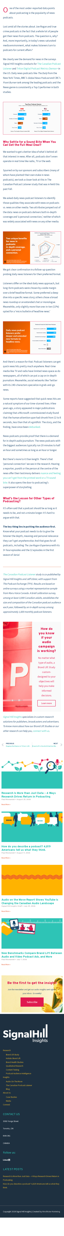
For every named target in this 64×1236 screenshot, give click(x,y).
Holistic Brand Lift (13, 1058)
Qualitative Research (14, 1066)
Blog (8, 1089)
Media (8, 1101)
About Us (7, 1092)
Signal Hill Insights (12, 716)
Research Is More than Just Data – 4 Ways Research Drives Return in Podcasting (28, 795)
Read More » (6, 804)
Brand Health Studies (14, 1062)
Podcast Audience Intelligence (18, 1073)
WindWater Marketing (51, 1211)
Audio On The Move (14, 1081)
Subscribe (32, 1002)
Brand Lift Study (12, 1054)
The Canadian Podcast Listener (19, 1085)
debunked (34, 427)
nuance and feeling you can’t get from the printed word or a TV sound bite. (32, 478)
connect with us (41, 731)
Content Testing (12, 1069)
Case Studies (11, 1097)
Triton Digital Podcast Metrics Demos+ (37, 68)
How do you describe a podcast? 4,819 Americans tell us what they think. (26, 848)
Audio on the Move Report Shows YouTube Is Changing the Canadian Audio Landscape (29, 901)
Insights (6, 1077)
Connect (6, 1104)
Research (7, 1050)
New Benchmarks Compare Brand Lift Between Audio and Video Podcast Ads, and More (31, 955)
